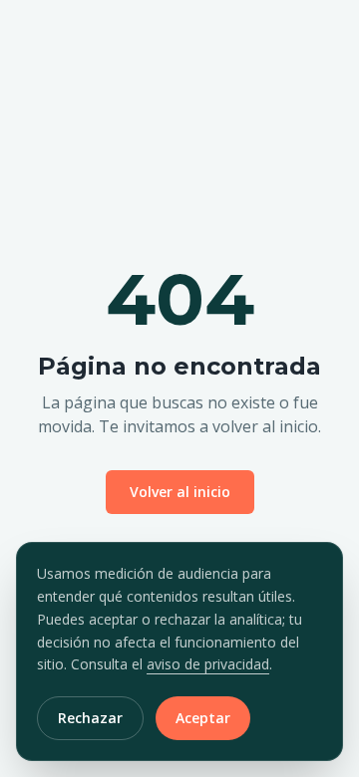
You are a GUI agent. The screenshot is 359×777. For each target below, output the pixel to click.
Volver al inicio (180, 491)
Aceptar (203, 717)
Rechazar (90, 717)
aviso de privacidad (208, 663)
